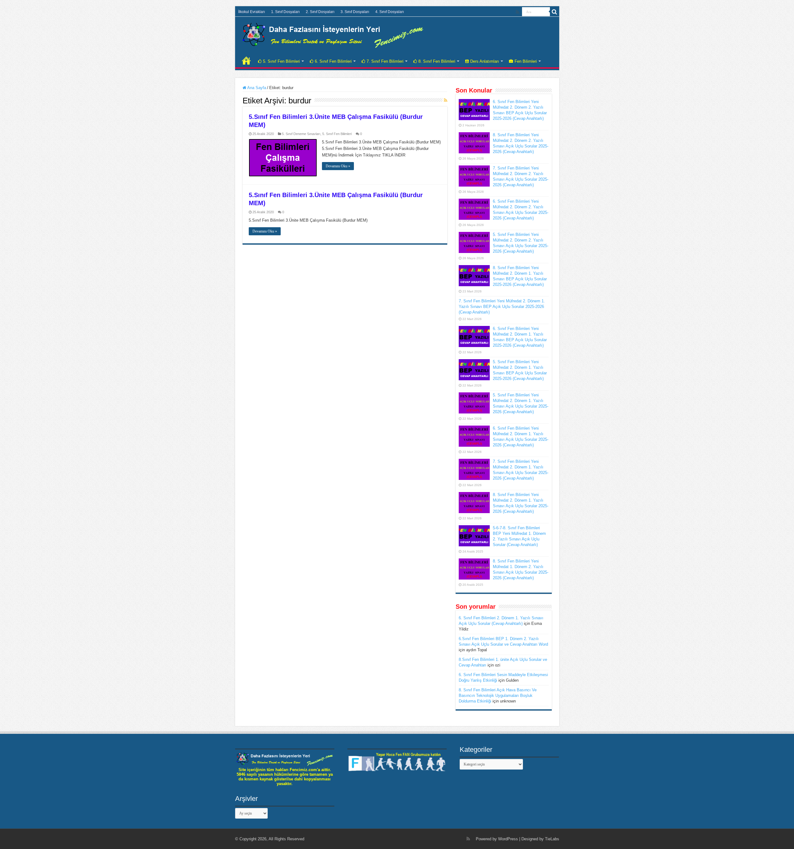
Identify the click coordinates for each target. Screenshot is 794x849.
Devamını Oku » (338, 166)
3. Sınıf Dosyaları (355, 12)
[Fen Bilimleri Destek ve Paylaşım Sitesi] (333, 34)
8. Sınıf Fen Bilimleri (436, 61)
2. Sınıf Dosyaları (320, 12)
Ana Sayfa (256, 87)
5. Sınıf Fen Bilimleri (281, 61)
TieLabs (552, 839)
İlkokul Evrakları (251, 12)
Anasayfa (246, 60)
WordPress (508, 839)
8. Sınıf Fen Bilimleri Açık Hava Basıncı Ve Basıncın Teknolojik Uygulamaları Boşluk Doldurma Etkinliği (498, 695)
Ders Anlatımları (484, 61)
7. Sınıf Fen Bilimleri (385, 61)
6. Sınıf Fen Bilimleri (333, 61)
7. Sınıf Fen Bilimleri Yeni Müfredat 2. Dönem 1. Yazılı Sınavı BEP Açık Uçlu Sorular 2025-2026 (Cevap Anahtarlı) (502, 306)
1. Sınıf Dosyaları (285, 12)
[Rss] (517, 12)
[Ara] (554, 11)
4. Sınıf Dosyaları (389, 12)
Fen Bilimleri (526, 61)
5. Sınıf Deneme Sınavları (301, 134)
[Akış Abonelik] (445, 100)
